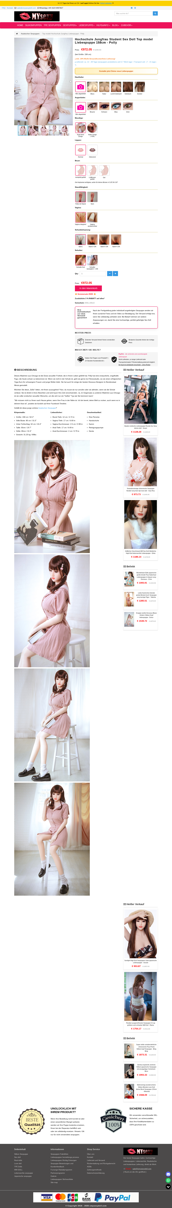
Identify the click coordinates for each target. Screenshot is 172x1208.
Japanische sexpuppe (23, 1176)
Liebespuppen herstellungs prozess (65, 1157)
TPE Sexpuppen (52, 25)
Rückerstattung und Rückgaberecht (101, 1163)
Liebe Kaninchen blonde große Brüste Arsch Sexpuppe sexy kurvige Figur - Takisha (146, 595)
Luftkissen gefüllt (92, 178)
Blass (92, 94)
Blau (116, 112)
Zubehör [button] (126, 25)
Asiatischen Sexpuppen (30, 34)
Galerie (53, 1176)
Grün (128, 112)
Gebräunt (128, 94)
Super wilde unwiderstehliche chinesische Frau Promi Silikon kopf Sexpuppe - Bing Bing (146, 1048)
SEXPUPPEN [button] (69, 25)
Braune (92, 112)
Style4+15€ (116, 246)
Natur (104, 94)
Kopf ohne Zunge (80, 135)
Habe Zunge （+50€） (92, 135)
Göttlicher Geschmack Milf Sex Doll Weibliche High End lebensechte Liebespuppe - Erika (140, 552)
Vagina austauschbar (92, 225)
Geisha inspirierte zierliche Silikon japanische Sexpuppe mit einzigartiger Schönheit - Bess (146, 1068)
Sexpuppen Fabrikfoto (59, 1154)
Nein (92, 204)
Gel (104, 177)
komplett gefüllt (80, 177)
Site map (54, 1182)
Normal (80, 157)
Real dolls (18, 1160)
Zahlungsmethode (94, 1170)
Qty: (77, 274)
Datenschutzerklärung (96, 1173)
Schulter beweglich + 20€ (92, 268)
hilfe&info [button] (102, 25)
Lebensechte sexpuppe (23, 1173)
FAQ (3, 8)
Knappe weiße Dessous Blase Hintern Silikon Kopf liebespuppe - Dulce (146, 615)
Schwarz (104, 112)
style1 (81, 246)
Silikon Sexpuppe (21, 1154)
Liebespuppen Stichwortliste (62, 1179)
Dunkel (139, 94)
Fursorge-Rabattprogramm (61, 1170)
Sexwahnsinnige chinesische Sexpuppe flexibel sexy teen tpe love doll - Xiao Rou (141, 490)
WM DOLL (18, 1170)
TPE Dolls (18, 1167)
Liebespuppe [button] (86, 25)
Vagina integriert (80, 224)
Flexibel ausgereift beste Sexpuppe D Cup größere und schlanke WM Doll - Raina (140, 1024)
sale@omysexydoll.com (26, 8)
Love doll (17, 1163)
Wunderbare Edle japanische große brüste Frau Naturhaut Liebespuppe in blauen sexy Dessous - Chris (146, 576)
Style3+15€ (104, 246)
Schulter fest (80, 267)
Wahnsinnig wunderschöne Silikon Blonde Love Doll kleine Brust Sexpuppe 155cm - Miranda (146, 1088)
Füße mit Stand (80, 204)
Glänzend (92, 157)
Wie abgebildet (80, 94)
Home (20, 25)
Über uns (90, 1154)
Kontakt (10, 8)
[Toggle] (168, 1186)
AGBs (89, 1167)
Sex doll (17, 1157)
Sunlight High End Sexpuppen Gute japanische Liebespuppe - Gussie (140, 962)
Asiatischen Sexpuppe (47, 408)
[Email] (168, 1174)
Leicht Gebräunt (116, 94)
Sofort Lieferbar (106, 3)
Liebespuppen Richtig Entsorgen (64, 1160)
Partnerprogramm (58, 1173)
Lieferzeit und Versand (96, 1160)
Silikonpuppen (33, 25)
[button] (16, 81)
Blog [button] (115, 25)
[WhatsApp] (168, 1180)
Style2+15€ (92, 246)
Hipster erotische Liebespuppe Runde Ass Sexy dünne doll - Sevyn (140, 427)
